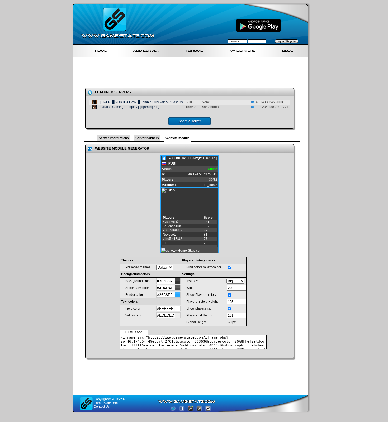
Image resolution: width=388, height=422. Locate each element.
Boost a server (189, 121)
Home (101, 50)
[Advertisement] (192, 73)
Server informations (114, 138)
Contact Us (102, 407)
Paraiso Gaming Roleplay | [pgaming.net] (129, 107)
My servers (243, 50)
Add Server (146, 50)
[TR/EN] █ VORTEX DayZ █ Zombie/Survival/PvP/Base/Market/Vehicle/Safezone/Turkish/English (169, 102)
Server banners (147, 138)
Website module (177, 138)
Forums (194, 50)
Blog (287, 50)
